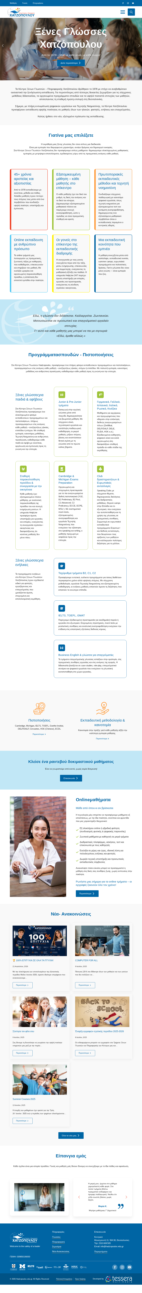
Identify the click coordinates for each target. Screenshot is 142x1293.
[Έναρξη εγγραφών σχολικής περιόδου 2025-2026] (102, 1012)
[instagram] (128, 3)
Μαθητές (13, 3)
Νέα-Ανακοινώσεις (60, 1251)
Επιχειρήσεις (38, 3)
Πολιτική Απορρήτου (64, 1279)
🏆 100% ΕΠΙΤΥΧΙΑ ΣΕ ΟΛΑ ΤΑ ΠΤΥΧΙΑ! (33, 960)
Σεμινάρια (56, 1246)
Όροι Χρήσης (80, 1279)
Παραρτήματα (100, 1251)
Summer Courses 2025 (24, 1099)
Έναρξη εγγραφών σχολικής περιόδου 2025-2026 (99, 1031)
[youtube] (133, 3)
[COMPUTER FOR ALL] (102, 941)
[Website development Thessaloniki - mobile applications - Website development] (118, 1279)
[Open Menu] (123, 12)
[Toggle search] (131, 12)
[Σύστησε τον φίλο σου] (40, 1012)
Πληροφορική (58, 1242)
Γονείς (24, 3)
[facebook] (123, 3)
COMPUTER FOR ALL (86, 960)
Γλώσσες (56, 1237)
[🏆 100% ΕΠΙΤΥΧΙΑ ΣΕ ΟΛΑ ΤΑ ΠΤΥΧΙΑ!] (40, 941)
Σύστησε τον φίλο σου (23, 1031)
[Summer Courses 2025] (40, 1079)
